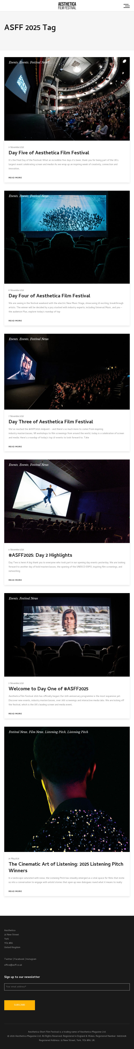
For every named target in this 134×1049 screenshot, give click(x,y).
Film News (36, 732)
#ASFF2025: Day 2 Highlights (40, 556)
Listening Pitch (55, 732)
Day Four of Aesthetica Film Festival (49, 296)
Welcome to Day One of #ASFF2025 (48, 689)
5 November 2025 (16, 683)
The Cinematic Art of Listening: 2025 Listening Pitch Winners (66, 868)
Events (13, 62)
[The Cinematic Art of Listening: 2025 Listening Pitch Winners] (67, 789)
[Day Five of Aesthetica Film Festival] (67, 99)
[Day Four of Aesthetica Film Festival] (67, 237)
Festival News (39, 62)
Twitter (8, 959)
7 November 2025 (16, 416)
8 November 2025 (16, 290)
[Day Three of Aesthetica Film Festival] (67, 372)
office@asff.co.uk (13, 965)
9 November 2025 (16, 147)
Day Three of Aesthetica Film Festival (51, 422)
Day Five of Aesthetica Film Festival (49, 153)
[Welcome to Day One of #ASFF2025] (67, 635)
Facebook (19, 959)
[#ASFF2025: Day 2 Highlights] (67, 501)
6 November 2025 (16, 550)
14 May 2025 (14, 859)
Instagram (31, 959)
